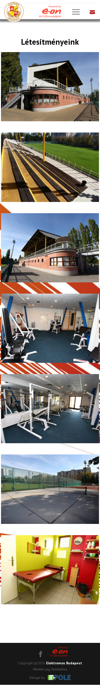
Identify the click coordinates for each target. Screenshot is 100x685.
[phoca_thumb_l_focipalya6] (50, 524)
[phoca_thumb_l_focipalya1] (50, 121)
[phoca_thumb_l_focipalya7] (50, 604)
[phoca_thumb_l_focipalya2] (50, 202)
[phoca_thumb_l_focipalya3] (50, 282)
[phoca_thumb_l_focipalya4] (50, 362)
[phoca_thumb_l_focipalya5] (50, 443)
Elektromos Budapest (64, 663)
